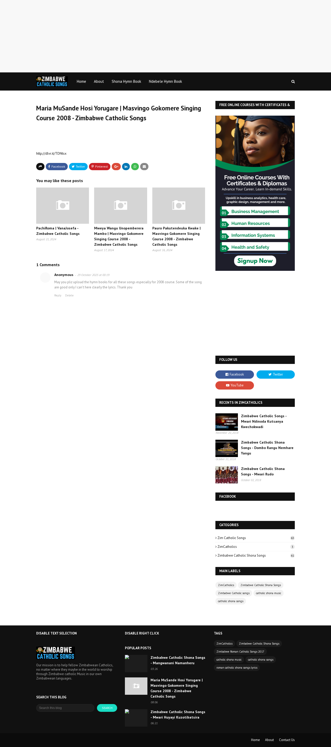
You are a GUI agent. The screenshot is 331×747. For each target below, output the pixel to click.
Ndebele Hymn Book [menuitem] (165, 81)
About (269, 740)
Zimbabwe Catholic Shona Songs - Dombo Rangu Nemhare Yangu (267, 447)
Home (255, 740)
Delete (69, 295)
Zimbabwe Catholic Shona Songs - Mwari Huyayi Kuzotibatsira (178, 714)
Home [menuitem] (81, 81)
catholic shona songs (230, 601)
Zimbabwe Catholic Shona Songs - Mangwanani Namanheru (178, 660)
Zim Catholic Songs (255, 538)
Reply (57, 295)
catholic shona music (268, 593)
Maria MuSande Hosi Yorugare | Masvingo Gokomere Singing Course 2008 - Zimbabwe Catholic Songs (177, 688)
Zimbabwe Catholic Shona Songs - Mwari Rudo (263, 471)
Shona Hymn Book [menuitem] (126, 81)
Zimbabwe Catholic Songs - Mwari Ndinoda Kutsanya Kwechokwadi (264, 421)
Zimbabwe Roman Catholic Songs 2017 (240, 651)
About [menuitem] (99, 81)
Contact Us (287, 740)
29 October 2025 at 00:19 (93, 275)
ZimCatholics (255, 546)
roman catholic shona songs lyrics (236, 667)
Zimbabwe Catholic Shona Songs (255, 555)
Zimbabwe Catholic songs (234, 593)
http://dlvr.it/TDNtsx (51, 153)
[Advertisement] (155, 36)
